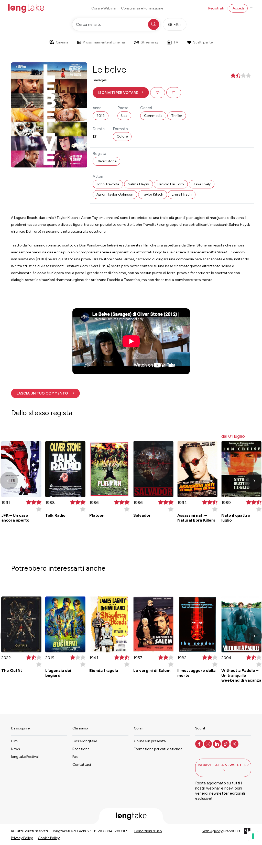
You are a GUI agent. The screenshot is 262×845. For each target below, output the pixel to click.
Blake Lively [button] (202, 184)
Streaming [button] (149, 42)
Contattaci (81, 764)
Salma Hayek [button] (138, 184)
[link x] (235, 743)
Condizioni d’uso (148, 831)
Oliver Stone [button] (106, 161)
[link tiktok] (226, 743)
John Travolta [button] (107, 184)
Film (14, 741)
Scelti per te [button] (203, 42)
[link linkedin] (217, 743)
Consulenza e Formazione (142, 8)
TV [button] (175, 42)
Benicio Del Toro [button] (171, 184)
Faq (75, 756)
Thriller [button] (176, 116)
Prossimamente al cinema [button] (104, 42)
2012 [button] (100, 116)
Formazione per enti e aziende (158, 749)
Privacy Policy (22, 838)
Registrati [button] (216, 8)
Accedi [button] (238, 8)
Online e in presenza (150, 741)
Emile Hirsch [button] (182, 194)
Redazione (80, 749)
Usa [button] (124, 116)
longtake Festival (25, 756)
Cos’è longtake (84, 741)
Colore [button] (122, 136)
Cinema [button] (62, 42)
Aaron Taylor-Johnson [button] (114, 194)
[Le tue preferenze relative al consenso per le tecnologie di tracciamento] (253, 836)
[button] (121, 92)
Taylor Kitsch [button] (152, 194)
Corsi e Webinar (104, 8)
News (15, 749)
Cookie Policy (49, 838)
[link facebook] (199, 743)
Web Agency (212, 831)
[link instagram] (208, 743)
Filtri (177, 24)
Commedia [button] (153, 116)
